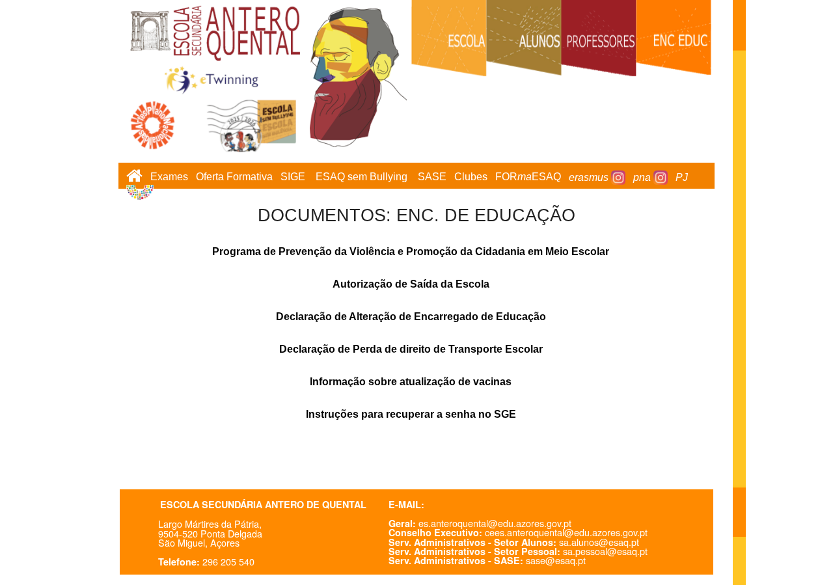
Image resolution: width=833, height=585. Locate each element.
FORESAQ (528, 177)
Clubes (470, 177)
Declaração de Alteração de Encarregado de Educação (411, 316)
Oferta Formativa (234, 177)
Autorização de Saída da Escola (411, 284)
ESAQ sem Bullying (361, 177)
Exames (169, 177)
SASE (432, 177)
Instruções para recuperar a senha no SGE (411, 414)
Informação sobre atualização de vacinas (411, 381)
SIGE (292, 177)
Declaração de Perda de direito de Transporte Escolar (411, 349)
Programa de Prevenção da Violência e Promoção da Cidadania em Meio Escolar (410, 251)
